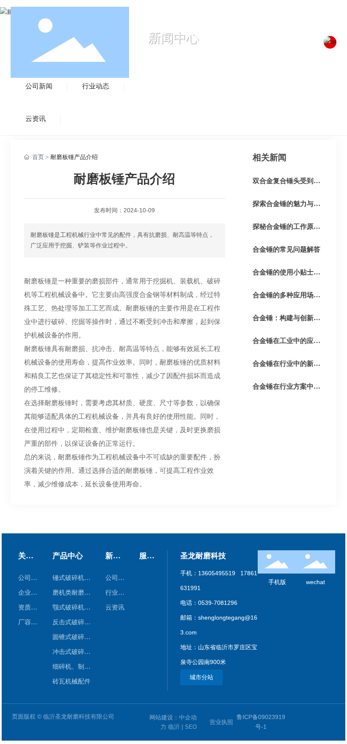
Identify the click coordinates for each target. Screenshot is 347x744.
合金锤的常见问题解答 (286, 249)
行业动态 (95, 86)
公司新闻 (38, 86)
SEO (191, 727)
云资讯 (35, 118)
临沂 (174, 726)
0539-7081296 (217, 602)
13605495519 (216, 573)
